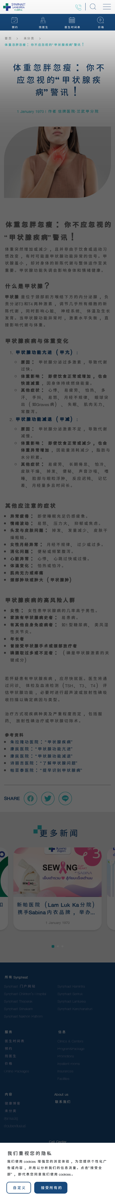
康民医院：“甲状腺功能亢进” (40, 748)
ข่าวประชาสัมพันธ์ (15, 1126)
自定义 (18, 1187)
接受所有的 (51, 1187)
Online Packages (16, 1071)
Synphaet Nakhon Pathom (23, 1016)
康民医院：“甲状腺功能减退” (40, 756)
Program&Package (71, 1048)
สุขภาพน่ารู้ (11, 1118)
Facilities (63, 1078)
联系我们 (62, 1102)
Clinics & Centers (70, 1041)
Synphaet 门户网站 (19, 986)
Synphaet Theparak (18, 1001)
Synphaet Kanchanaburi (74, 1009)
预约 (8, 1048)
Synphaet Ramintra (71, 986)
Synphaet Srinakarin (18, 1009)
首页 (7, 38)
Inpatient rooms (68, 1063)
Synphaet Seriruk (70, 994)
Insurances (65, 1071)
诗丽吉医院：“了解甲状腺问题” (43, 763)
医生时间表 (14, 1041)
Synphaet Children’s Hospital (25, 994)
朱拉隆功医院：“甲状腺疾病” (40, 742)
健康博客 (12, 1103)
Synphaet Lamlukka (71, 1001)
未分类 (28, 38)
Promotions (65, 1056)
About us (61, 1094)
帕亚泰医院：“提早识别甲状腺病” (45, 770)
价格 (8, 1063)
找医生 (10, 1056)
